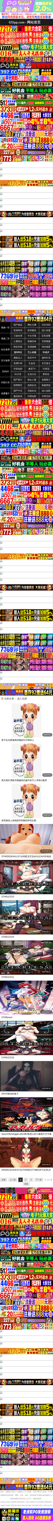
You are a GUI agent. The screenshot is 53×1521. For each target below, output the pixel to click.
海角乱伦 (32, 385)
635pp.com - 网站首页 (25, 22)
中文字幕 (32, 336)
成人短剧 (46, 391)
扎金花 (32, 363)
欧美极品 (32, 330)
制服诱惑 (46, 385)
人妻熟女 (18, 341)
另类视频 (46, 341)
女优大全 (32, 374)
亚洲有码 (18, 330)
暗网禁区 (18, 385)
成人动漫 (46, 330)
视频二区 (5, 338)
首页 (4, 1180)
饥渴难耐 (32, 347)
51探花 (46, 369)
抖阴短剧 (32, 396)
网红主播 (32, 325)
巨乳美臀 (46, 336)
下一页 (39, 1180)
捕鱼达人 (18, 358)
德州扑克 (46, 358)
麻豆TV (32, 369)
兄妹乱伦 (32, 391)
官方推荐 (5, 360)
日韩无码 (46, 396)
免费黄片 (46, 380)
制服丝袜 (32, 341)
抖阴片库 (5, 382)
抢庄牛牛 (32, 358)
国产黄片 (18, 380)
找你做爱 (46, 347)
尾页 (26, 1184)
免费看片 (5, 393)
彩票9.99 (18, 363)
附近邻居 (18, 347)
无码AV (5, 371)
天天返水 (46, 363)
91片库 (18, 374)
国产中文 (18, 391)
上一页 (13, 1180)
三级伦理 (18, 336)
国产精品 (18, 325)
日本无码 (46, 325)
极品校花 (18, 396)
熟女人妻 (32, 380)
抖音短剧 (18, 369)
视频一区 (5, 327)
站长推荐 (5, 349)
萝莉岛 (46, 374)
